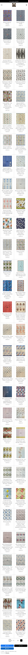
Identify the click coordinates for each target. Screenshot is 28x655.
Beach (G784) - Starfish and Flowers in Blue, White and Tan (7, 359)
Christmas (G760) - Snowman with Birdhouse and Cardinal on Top (7, 613)
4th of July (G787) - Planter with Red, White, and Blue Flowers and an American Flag (21, 316)
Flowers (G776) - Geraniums (7, 440)
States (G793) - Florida (21, 252)
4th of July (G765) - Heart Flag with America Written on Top (20, 546)
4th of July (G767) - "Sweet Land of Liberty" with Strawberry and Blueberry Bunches (20, 524)
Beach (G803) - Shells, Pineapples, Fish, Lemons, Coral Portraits (20, 149)
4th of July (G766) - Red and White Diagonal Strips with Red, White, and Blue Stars (7, 547)
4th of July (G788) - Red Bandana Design (7, 315)
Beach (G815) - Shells (21, 23)
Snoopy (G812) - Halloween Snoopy (7, 61)
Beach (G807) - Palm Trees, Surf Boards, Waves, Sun (20, 104)
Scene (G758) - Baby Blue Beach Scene (7, 633)
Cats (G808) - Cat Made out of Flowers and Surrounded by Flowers (7, 105)
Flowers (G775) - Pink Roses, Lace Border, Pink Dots (20, 441)
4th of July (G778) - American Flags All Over (7, 421)
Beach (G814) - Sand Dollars (7, 41)
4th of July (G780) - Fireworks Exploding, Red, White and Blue (7, 401)
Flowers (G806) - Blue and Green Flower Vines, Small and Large (7, 128)
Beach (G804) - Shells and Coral (7, 147)
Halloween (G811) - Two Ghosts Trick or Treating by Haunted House (20, 63)
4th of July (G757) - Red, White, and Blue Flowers (21, 633)
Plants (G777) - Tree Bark (20, 420)
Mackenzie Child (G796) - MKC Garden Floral (7, 232)
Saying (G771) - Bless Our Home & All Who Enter (20, 481)
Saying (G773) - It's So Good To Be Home (21, 461)
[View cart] (26, 4)
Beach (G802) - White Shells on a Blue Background (7, 169)
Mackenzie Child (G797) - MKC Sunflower (20, 212)
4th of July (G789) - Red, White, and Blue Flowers (21, 294)
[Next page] (21, 640)
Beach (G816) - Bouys (7, 23)
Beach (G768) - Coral (7, 522)
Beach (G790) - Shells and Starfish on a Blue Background (7, 294)
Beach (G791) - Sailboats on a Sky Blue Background (21, 274)
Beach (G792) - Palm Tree (7, 273)
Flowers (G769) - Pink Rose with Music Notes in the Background (20, 502)
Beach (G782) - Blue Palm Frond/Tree (7, 379)
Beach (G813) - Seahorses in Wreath (21, 42)
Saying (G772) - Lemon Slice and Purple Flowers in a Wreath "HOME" (7, 481)
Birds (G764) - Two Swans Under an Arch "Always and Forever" (7, 569)
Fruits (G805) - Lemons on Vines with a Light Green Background (21, 128)
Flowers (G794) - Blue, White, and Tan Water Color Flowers (7, 253)
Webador (7, 652)
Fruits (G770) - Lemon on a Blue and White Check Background (7, 502)
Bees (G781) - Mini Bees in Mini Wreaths (21, 380)
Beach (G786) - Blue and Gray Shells (7, 337)
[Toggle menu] (1, 4)
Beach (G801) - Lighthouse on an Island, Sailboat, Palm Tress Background (20, 170)
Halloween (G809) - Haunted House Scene (20, 83)
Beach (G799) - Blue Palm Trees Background (20, 192)
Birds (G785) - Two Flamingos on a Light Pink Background (21, 338)
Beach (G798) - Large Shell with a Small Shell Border (7, 212)
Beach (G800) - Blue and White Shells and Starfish (7, 192)
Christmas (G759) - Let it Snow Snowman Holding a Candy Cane (20, 613)
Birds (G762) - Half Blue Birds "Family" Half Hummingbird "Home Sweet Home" (7, 590)
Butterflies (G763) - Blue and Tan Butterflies (20, 568)
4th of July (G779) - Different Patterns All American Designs (21, 401)
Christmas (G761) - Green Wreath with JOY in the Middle (20, 589)
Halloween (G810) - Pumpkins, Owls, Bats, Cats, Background (7, 84)
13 (17, 640)
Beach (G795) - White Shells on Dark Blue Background (20, 232)
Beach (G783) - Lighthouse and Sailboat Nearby (20, 359)
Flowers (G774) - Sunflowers (7, 460)
